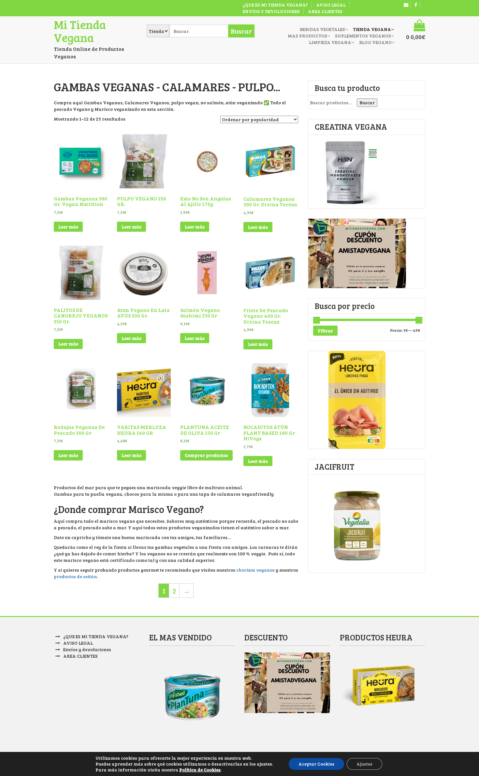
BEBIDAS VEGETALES (322, 29)
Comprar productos (206, 455)
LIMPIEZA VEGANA (330, 42)
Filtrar (325, 331)
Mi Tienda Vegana (80, 30)
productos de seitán (75, 576)
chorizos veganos (255, 570)
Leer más (68, 227)
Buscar (367, 102)
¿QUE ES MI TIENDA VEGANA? (275, 5)
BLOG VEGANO (375, 42)
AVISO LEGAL (331, 5)
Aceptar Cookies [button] (316, 764)
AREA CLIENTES (325, 11)
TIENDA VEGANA (372, 29)
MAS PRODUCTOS (307, 36)
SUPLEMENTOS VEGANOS (363, 36)
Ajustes (364, 764)
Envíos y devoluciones (271, 11)
